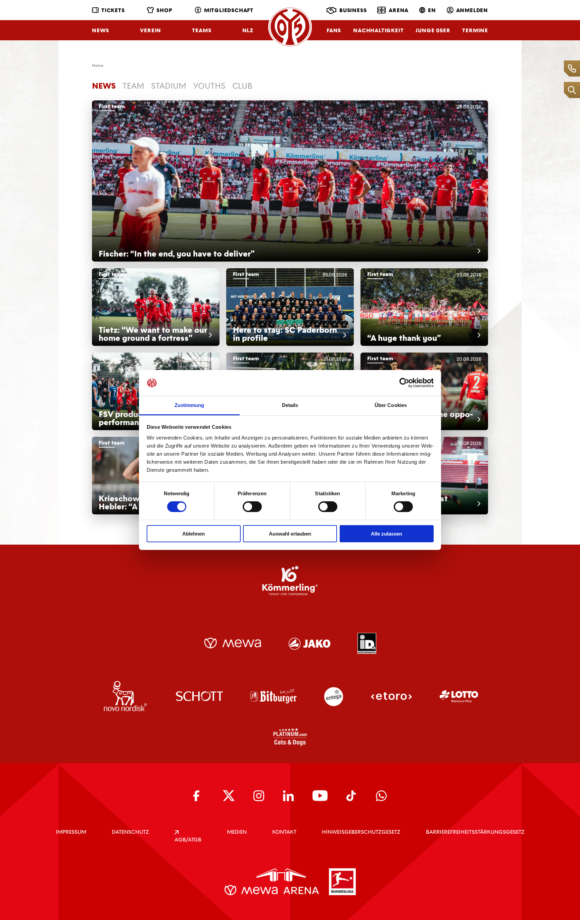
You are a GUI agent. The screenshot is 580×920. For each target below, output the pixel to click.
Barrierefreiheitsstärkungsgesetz (475, 831)
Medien (237, 831)
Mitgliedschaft (228, 10)
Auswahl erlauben (290, 534)
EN (432, 10)
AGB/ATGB (188, 839)
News (100, 30)
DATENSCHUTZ (130, 831)
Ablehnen (193, 534)
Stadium (168, 86)
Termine (475, 30)
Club (242, 86)
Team (133, 86)
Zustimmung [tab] (189, 405)
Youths (209, 86)
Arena (398, 10)
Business (353, 10)
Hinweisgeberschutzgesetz (361, 831)
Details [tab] (290, 405)
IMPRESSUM (71, 831)
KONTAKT (284, 831)
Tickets (113, 10)
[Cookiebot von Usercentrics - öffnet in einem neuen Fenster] (404, 383)
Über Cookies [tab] (391, 405)
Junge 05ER (433, 30)
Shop (164, 10)
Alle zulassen (386, 534)
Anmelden (472, 10)
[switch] (252, 506)
